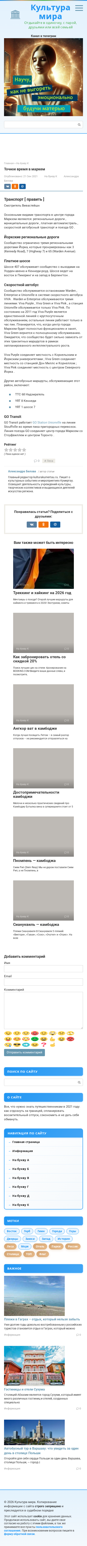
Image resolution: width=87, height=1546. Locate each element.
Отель (40, 1246)
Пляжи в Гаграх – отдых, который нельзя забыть (42, 1319)
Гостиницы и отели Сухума (24, 1389)
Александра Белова (22, 471)
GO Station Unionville (47, 422)
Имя (7, 963)
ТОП (29, 1254)
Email (8, 976)
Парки (56, 1246)
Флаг (42, 1254)
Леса (50, 460)
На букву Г (20, 1187)
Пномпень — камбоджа (34, 860)
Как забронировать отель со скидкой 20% (39, 659)
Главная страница (26, 1142)
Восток (12, 1231)
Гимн (41, 1231)
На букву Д (20, 1196)
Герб (27, 1231)
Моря (25, 1246)
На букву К (50, 176)
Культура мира (51, 11)
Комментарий (14, 989)
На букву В (20, 1178)
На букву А (20, 1160)
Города (57, 1231)
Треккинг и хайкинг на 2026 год (42, 592)
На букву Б (20, 1169)
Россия (73, 1246)
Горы (72, 1231)
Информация (22, 1151)
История (64, 1239)
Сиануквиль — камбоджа (36, 924)
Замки (30, 1239)
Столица (13, 1254)
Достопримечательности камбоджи (36, 794)
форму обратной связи (19, 1534)
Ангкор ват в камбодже (35, 728)
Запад (46, 1239)
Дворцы (12, 1239)
